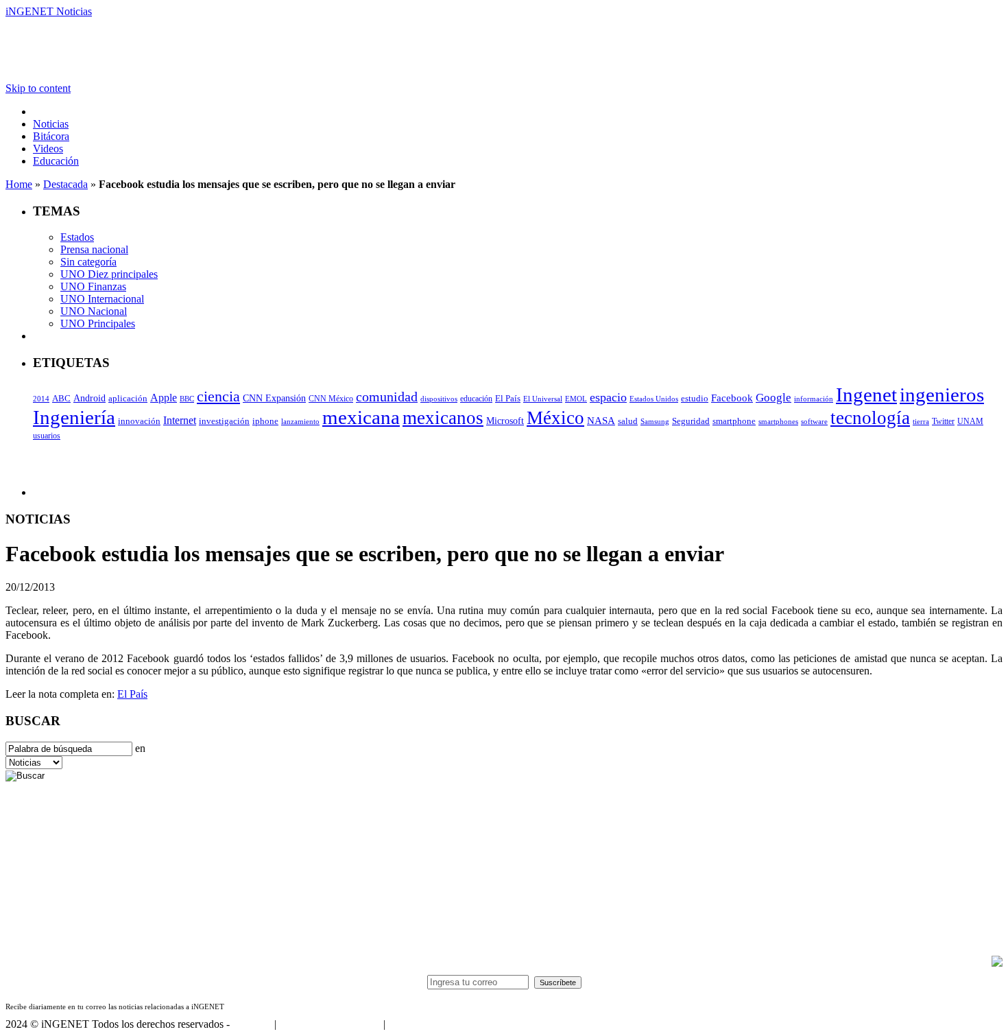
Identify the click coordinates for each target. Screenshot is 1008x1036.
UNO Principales (97, 323)
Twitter (943, 421)
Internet (179, 420)
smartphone (734, 421)
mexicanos (443, 418)
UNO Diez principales (109, 274)
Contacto (252, 1024)
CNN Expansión (274, 398)
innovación (139, 421)
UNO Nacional (93, 311)
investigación (224, 421)
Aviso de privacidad (430, 1024)
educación (476, 398)
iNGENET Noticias (48, 11)
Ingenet (866, 394)
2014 (41, 399)
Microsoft (505, 421)
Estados (77, 237)
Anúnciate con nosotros (329, 1024)
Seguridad (691, 421)
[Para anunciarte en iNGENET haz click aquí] (997, 963)
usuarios (46, 435)
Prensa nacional (94, 249)
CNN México (331, 399)
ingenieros (942, 394)
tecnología (870, 418)
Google (773, 397)
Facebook (732, 397)
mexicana (361, 417)
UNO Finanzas (93, 286)
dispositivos (438, 399)
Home (18, 184)
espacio (608, 397)
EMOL (576, 399)
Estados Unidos (653, 399)
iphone (265, 421)
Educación (56, 161)
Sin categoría (88, 262)
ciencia (218, 396)
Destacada (65, 184)
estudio (694, 398)
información (813, 399)
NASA (601, 420)
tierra (921, 421)
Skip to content (38, 88)
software (814, 421)
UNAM (970, 421)
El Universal (542, 399)
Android (89, 397)
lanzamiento (300, 421)
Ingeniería (74, 417)
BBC (187, 399)
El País (507, 398)
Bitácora (51, 136)
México (555, 418)
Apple (163, 397)
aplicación (127, 398)
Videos (48, 148)
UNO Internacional (102, 299)
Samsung (654, 421)
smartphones (778, 421)
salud (628, 421)
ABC (61, 398)
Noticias (51, 124)
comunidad (387, 397)
